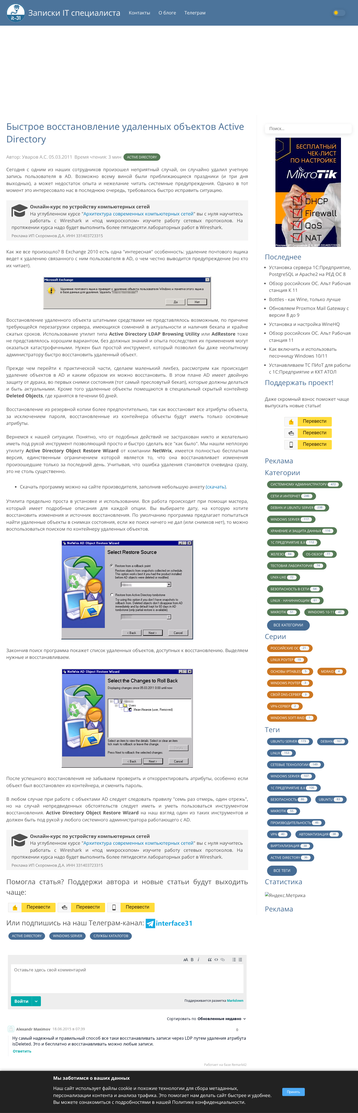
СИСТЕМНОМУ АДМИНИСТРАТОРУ (303, 484)
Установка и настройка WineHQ (304, 324)
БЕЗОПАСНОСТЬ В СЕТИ (293, 589)
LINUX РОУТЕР (285, 659)
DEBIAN (331, 741)
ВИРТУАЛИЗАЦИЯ (288, 845)
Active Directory (142, 157)
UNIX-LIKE (281, 577)
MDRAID (330, 671)
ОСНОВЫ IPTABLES (288, 671)
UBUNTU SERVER (288, 741)
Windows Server (67, 935)
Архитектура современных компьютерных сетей (139, 214)
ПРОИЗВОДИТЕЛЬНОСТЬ (294, 822)
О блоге (167, 13)
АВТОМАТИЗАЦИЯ (317, 834)
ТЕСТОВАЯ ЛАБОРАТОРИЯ (295, 565)
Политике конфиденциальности (208, 1102)
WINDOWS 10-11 (324, 612)
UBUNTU (329, 799)
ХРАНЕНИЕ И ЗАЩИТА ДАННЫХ (300, 530)
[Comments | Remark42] (127, 1012)
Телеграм (195, 13)
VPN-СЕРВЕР (283, 706)
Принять (293, 1092)
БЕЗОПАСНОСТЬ (287, 799)
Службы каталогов (111, 935)
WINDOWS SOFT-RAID (290, 717)
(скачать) (216, 487)
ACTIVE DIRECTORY (288, 857)
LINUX (279, 753)
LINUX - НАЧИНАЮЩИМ (293, 600)
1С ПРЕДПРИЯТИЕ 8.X (292, 542)
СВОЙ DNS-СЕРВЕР (288, 694)
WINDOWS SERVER (289, 519)
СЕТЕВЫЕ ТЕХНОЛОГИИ (293, 764)
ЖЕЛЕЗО (280, 554)
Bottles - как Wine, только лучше (305, 299)
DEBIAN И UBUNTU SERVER (296, 507)
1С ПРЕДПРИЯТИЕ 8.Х (292, 788)
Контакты (139, 13)
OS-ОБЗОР (318, 554)
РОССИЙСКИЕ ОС (288, 648)
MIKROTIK (281, 612)
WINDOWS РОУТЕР (288, 683)
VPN (277, 834)
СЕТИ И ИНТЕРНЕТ (289, 496)
